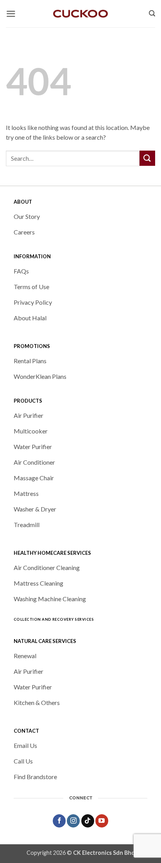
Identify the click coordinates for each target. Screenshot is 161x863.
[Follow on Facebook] (59, 820)
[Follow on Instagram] (73, 820)
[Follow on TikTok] (87, 820)
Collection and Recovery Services (54, 619)
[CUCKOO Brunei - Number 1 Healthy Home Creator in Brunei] (80, 14)
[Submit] (147, 158)
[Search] (152, 13)
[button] (11, 14)
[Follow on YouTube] (101, 820)
